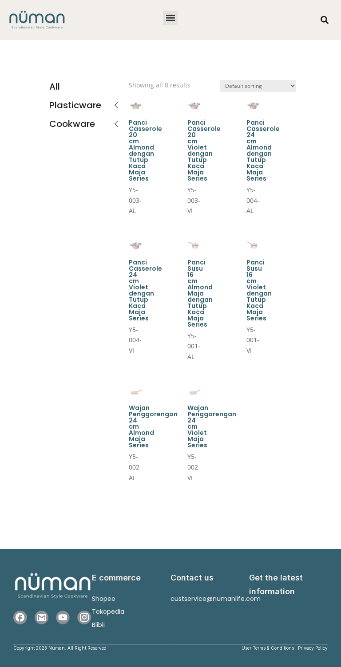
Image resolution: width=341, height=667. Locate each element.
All (54, 86)
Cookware (72, 124)
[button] (170, 18)
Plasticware (75, 105)
